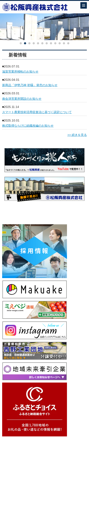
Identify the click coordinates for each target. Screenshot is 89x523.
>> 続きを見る (77, 135)
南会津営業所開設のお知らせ (21, 98)
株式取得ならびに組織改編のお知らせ (28, 125)
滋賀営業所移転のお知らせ (20, 71)
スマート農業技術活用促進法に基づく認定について (37, 112)
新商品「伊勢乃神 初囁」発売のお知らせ (29, 85)
